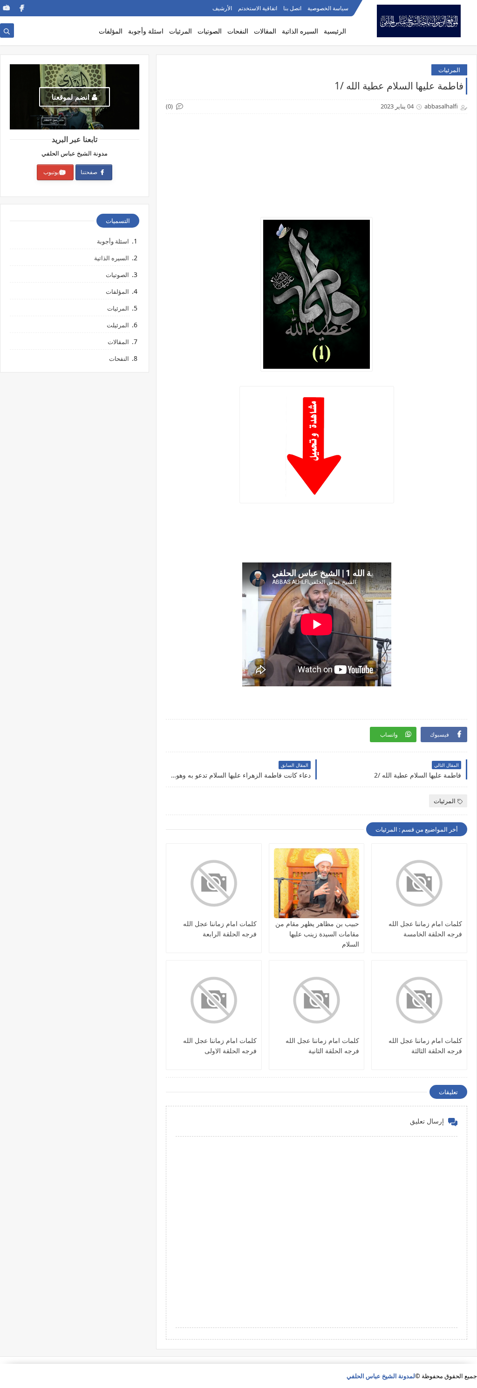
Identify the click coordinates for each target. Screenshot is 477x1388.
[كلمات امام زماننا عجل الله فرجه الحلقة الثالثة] (419, 1000)
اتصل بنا (292, 8)
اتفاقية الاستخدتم (257, 8)
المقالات (265, 31)
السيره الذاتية (300, 31)
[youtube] (6, 8)
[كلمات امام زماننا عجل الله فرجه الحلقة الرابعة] (214, 883)
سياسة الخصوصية (327, 8)
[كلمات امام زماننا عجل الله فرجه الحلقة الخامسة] (419, 883)
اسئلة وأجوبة (146, 31)
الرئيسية (335, 31)
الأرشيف (222, 8)
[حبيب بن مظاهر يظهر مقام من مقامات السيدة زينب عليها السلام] (317, 883)
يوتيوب (51, 172)
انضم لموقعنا (70, 97)
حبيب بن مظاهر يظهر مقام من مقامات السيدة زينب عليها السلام (317, 933)
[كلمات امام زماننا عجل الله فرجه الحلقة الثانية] (317, 1000)
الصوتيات (210, 31)
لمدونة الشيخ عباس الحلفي (381, 1376)
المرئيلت (118, 325)
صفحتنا (90, 172)
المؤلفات (111, 31)
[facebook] (21, 8)
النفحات (237, 31)
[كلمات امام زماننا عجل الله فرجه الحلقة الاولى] (214, 1000)
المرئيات (180, 31)
